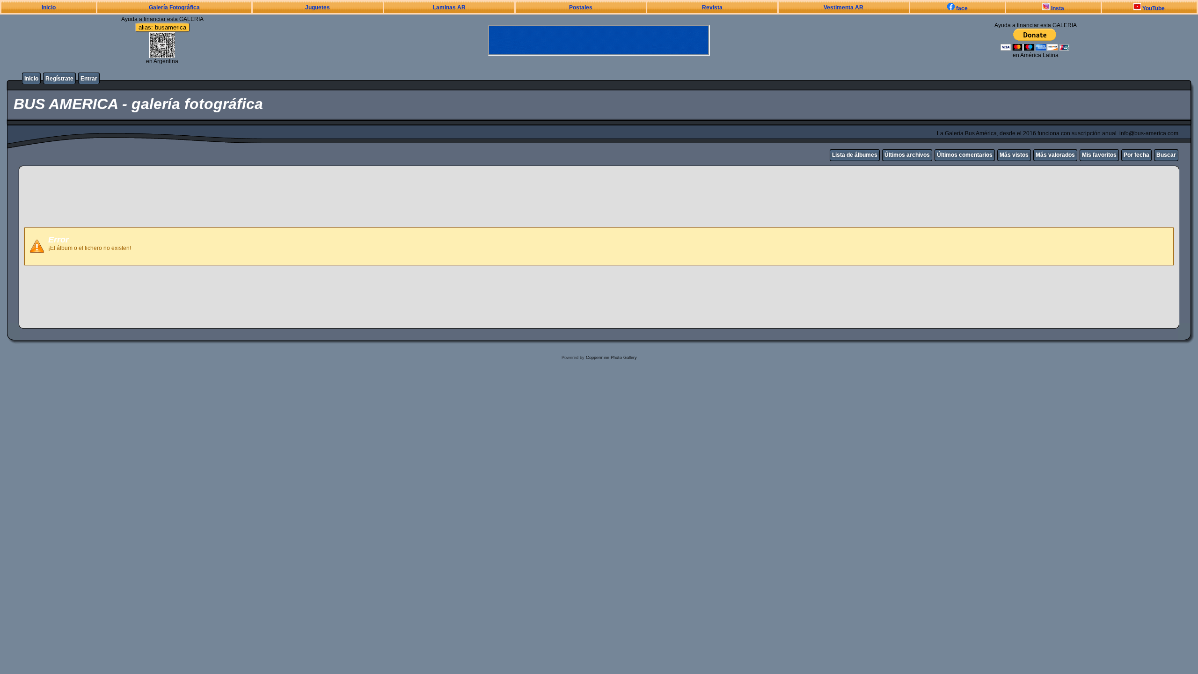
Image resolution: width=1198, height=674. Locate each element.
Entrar (88, 78)
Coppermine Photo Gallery (611, 357)
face (961, 8)
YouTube (1153, 8)
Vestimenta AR (843, 7)
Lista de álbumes (854, 155)
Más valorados (1055, 155)
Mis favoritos (1099, 155)
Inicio (49, 7)
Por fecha (1136, 155)
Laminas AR (449, 7)
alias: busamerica (162, 27)
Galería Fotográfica (174, 7)
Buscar (1166, 155)
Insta (1057, 8)
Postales (580, 7)
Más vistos (1014, 155)
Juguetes (317, 7)
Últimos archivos (907, 155)
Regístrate (59, 78)
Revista (712, 7)
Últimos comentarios (965, 155)
